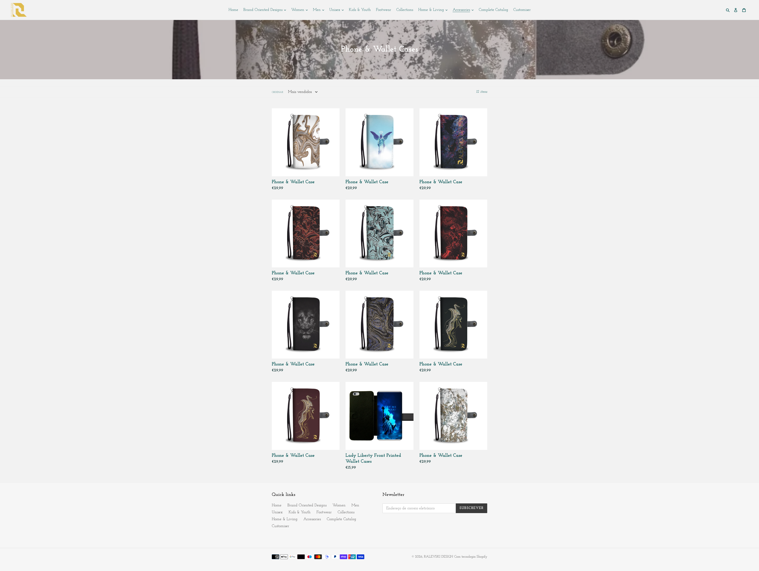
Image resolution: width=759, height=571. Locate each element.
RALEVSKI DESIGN (438, 556)
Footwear (324, 512)
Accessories (312, 519)
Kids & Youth (300, 512)
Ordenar (277, 92)
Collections (346, 512)
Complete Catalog (341, 519)
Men (355, 505)
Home (276, 505)
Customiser (280, 526)
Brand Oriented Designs (307, 505)
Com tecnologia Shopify (470, 556)
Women (339, 505)
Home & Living (284, 519)
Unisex (277, 512)
